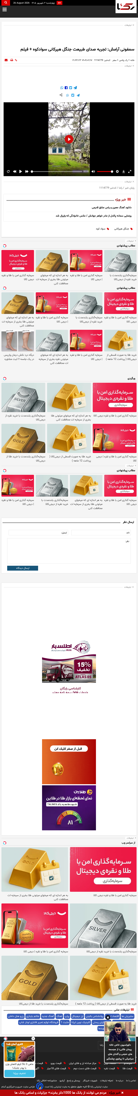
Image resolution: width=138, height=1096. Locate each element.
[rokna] (126, 6)
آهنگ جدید (48, 1016)
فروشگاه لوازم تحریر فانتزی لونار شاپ (38, 1022)
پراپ (67, 1016)
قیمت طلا (128, 1068)
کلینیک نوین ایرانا (80, 1022)
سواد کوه (100, 229)
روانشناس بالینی (94, 1016)
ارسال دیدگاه (22, 568)
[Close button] (33, 1038)
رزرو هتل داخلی (16, 1016)
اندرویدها (103, 1028)
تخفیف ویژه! (19, 1073)
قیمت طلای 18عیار (57, 1068)
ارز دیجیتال (77, 1016)
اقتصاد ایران (110, 1063)
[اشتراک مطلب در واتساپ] (61, 88)
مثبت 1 (65, 1022)
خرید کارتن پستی (102, 1022)
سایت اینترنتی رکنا (99, 1086)
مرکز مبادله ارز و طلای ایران (83, 1063)
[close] (122, 1093)
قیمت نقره (110, 1068)
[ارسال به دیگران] (6, 60)
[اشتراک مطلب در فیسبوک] (66, 88)
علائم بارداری (32, 1016)
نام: (128, 532)
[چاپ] (11, 60)
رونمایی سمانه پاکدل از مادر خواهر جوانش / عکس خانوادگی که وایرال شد (94, 216)
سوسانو (128, 1063)
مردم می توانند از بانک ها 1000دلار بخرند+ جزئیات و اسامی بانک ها (60, 1093)
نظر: (127, 541)
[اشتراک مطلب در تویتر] (70, 88)
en (59, 3)
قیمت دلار (38, 1063)
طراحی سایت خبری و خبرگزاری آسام (18, 1086)
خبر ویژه (120, 200)
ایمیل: (64, 532)
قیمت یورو (56, 1063)
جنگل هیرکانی (121, 229)
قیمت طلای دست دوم (85, 1068)
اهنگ (59, 1016)
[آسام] (39, 1086)
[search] (5, 3)
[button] (108, 1018)
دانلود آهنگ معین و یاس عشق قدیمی (112, 207)
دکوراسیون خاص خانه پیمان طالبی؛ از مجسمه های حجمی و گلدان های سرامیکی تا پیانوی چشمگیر (120, 1052)
